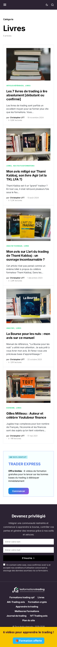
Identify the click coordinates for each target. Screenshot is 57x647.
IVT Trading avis (39, 615)
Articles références (15, 85)
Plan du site (28, 620)
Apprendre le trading (27, 606)
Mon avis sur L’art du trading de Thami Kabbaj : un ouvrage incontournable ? (27, 255)
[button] (4, 5)
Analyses (10, 328)
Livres (27, 85)
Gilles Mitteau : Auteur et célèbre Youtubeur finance (26, 415)
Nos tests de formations (24, 166)
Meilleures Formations (27, 611)
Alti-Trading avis (16, 602)
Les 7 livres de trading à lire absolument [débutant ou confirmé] (26, 95)
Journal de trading (16, 615)
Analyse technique (14, 246)
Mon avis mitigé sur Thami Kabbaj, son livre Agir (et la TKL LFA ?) (26, 175)
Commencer (18, 491)
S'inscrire (27, 558)
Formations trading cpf (22, 597)
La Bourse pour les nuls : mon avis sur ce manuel (28, 336)
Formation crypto (37, 602)
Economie (10, 408)
